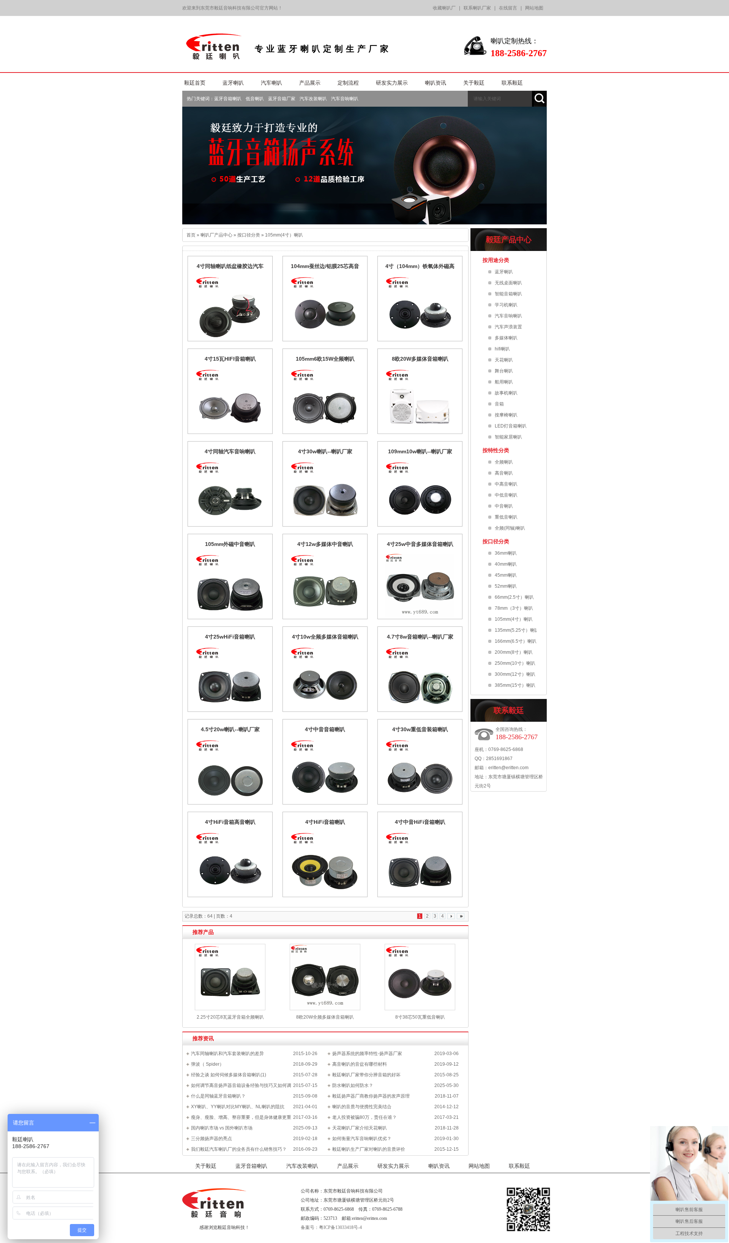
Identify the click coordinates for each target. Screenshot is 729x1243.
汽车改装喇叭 (313, 98)
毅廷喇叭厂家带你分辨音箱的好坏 (366, 1074)
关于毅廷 (205, 1166)
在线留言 (508, 8)
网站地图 (534, 8)
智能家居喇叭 (508, 437)
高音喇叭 (504, 473)
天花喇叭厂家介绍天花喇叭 (359, 1128)
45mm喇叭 (506, 575)
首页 (191, 235)
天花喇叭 (504, 360)
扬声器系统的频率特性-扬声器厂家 (367, 1053)
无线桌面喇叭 (508, 283)
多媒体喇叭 (506, 338)
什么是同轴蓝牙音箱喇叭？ (218, 1096)
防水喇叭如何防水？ (352, 1085)
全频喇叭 (504, 462)
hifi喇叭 (502, 349)
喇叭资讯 (439, 1166)
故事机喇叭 (506, 393)
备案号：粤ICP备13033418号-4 (331, 1227)
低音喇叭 (255, 98)
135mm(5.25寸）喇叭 (517, 630)
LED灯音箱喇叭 (511, 426)
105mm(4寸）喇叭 (284, 235)
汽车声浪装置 (508, 327)
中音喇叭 (504, 506)
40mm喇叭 (506, 564)
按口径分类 (248, 235)
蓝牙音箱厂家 (281, 98)
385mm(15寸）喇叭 (515, 685)
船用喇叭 (504, 382)
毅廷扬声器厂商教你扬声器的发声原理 (371, 1096)
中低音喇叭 (506, 495)
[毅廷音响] (214, 57)
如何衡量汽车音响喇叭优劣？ (361, 1138)
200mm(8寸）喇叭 (514, 652)
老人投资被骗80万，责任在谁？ (364, 1117)
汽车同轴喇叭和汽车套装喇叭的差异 (227, 1053)
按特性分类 (496, 450)
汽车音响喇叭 (344, 98)
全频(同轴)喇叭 (510, 528)
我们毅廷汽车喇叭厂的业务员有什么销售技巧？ (239, 1149)
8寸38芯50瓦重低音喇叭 (420, 1017)
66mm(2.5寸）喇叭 (514, 597)
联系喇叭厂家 (477, 8)
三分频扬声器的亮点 (211, 1138)
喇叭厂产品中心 (216, 235)
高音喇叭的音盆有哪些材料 (359, 1064)
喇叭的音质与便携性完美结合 (361, 1106)
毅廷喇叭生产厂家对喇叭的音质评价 (368, 1149)
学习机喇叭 (506, 305)
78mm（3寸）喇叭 (514, 608)
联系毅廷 (519, 1166)
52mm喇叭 (506, 586)
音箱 (499, 404)
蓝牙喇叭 (504, 271)
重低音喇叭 (506, 517)
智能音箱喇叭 (508, 294)
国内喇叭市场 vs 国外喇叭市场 (221, 1128)
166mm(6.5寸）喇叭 (515, 641)
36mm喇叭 (506, 553)
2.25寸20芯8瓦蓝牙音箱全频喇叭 (230, 1017)
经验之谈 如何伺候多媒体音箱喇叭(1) (228, 1074)
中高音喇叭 (506, 484)
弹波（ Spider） (207, 1064)
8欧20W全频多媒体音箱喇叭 (325, 1017)
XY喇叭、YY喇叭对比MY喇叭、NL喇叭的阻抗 (237, 1106)
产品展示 (347, 1166)
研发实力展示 (393, 1166)
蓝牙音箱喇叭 (227, 98)
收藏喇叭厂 (444, 8)
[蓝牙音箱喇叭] (364, 165)
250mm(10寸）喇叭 (515, 663)
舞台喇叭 (504, 371)
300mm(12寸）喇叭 (515, 674)
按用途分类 (496, 260)
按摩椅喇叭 (506, 415)
